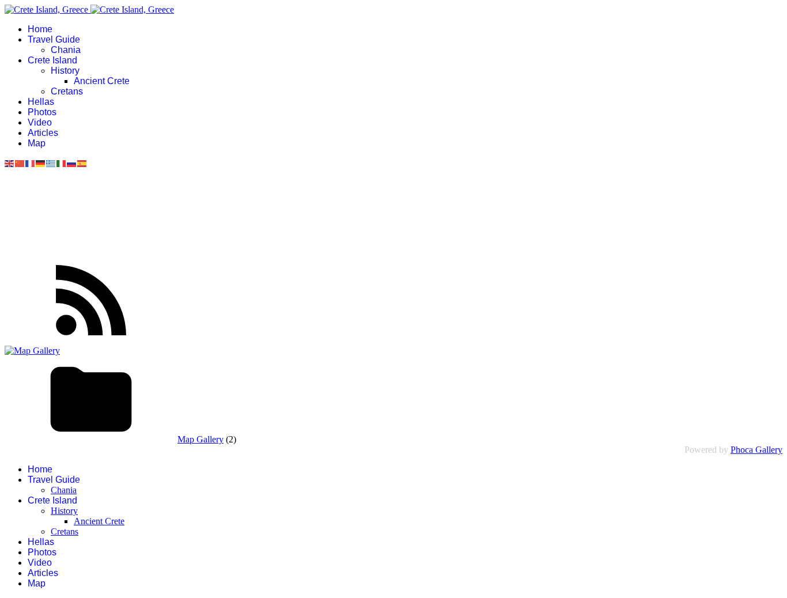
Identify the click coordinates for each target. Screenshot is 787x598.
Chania (66, 50)
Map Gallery (200, 439)
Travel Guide (54, 39)
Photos (42, 112)
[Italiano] (61, 163)
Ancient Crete (102, 81)
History (65, 70)
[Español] (82, 163)
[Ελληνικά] (51, 163)
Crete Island (52, 60)
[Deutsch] (41, 163)
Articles (43, 133)
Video (40, 122)
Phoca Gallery (756, 450)
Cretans (67, 91)
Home (40, 29)
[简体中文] (20, 163)
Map (37, 143)
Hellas (41, 102)
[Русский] (72, 163)
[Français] (30, 163)
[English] (10, 163)
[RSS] (91, 340)
